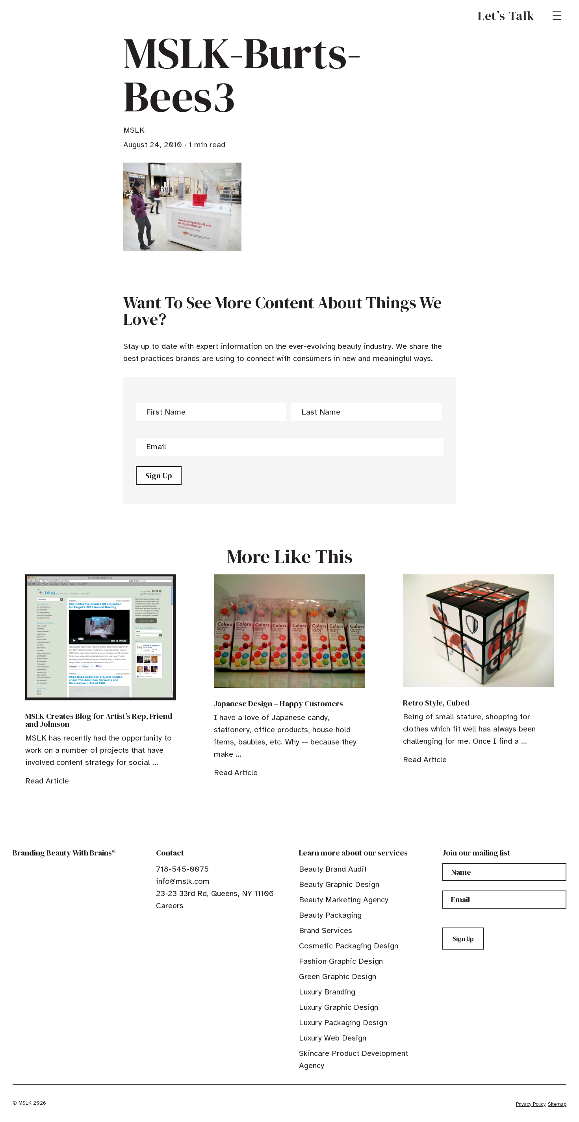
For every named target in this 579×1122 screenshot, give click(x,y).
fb (159, 923)
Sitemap (557, 1104)
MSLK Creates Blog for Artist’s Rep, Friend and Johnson (98, 720)
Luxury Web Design (332, 1038)
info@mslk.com (183, 881)
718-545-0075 (182, 869)
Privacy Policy (531, 1104)
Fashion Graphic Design (341, 961)
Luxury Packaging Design (343, 1023)
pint (183, 923)
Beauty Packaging (330, 915)
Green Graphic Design (337, 976)
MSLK (41, 15)
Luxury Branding (327, 992)
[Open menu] (556, 15)
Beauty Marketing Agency (343, 900)
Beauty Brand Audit (333, 869)
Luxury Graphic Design (338, 1007)
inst (196, 923)
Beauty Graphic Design (339, 884)
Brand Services (325, 930)
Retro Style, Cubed (436, 702)
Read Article (47, 781)
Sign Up (158, 475)
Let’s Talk (506, 15)
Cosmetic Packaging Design (348, 946)
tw (171, 923)
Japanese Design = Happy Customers (278, 703)
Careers (170, 906)
